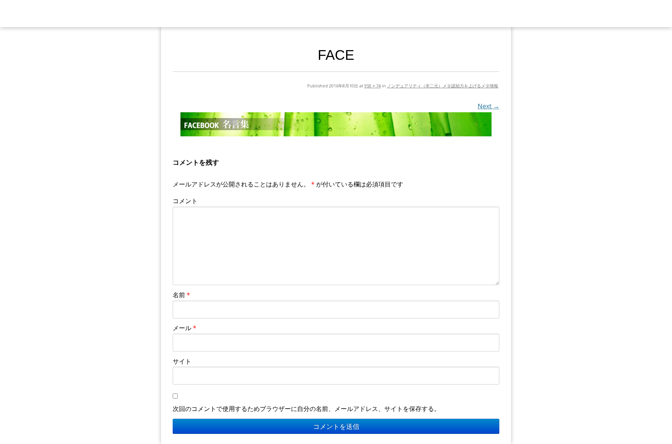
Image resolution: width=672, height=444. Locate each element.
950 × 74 (372, 86)
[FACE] (336, 124)
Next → (488, 106)
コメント (185, 201)
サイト (182, 361)
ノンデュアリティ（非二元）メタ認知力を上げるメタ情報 (442, 86)
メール (184, 328)
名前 (181, 295)
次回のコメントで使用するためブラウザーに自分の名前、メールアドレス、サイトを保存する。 (306, 408)
